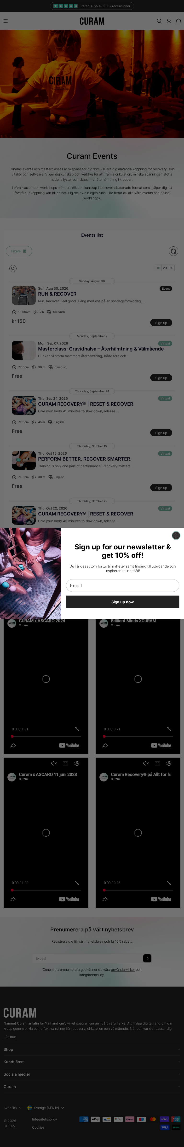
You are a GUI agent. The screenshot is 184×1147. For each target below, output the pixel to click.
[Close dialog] (176, 535)
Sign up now (122, 602)
